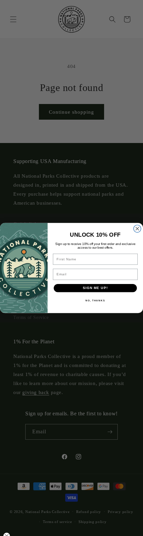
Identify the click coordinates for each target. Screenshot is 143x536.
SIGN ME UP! (95, 288)
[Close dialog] (137, 228)
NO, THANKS (95, 300)
